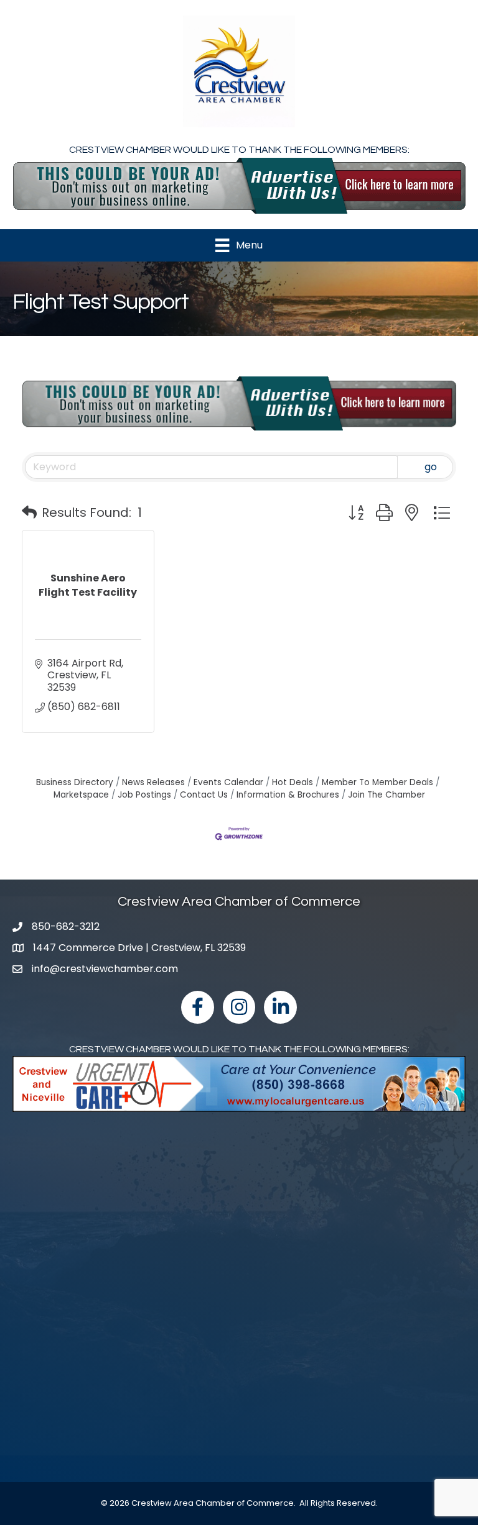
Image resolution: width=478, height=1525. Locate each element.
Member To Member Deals (377, 782)
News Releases (153, 782)
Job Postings (144, 795)
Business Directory (74, 782)
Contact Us (204, 795)
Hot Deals (292, 782)
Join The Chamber (386, 795)
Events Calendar (228, 782)
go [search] (430, 467)
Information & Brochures (288, 795)
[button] (29, 512)
